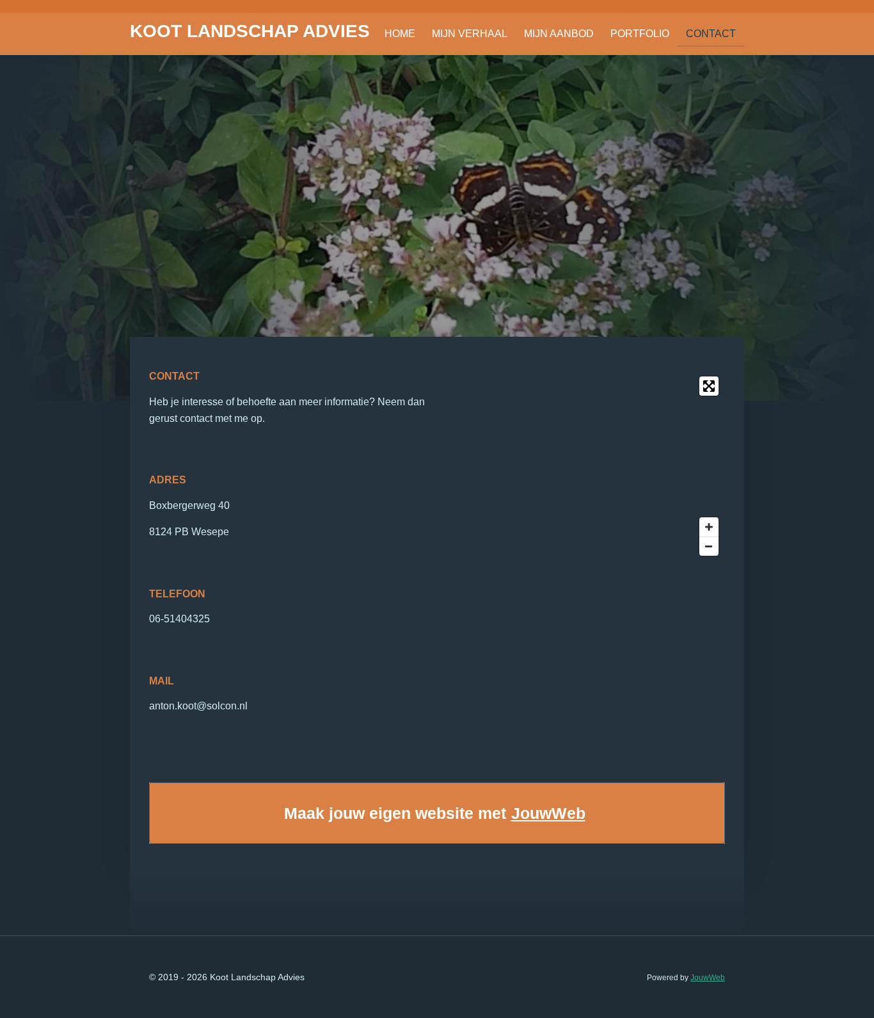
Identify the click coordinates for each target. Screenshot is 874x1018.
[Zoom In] (709, 527)
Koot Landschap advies (250, 31)
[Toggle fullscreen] (709, 386)
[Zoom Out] (709, 546)
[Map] (585, 466)
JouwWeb (548, 813)
